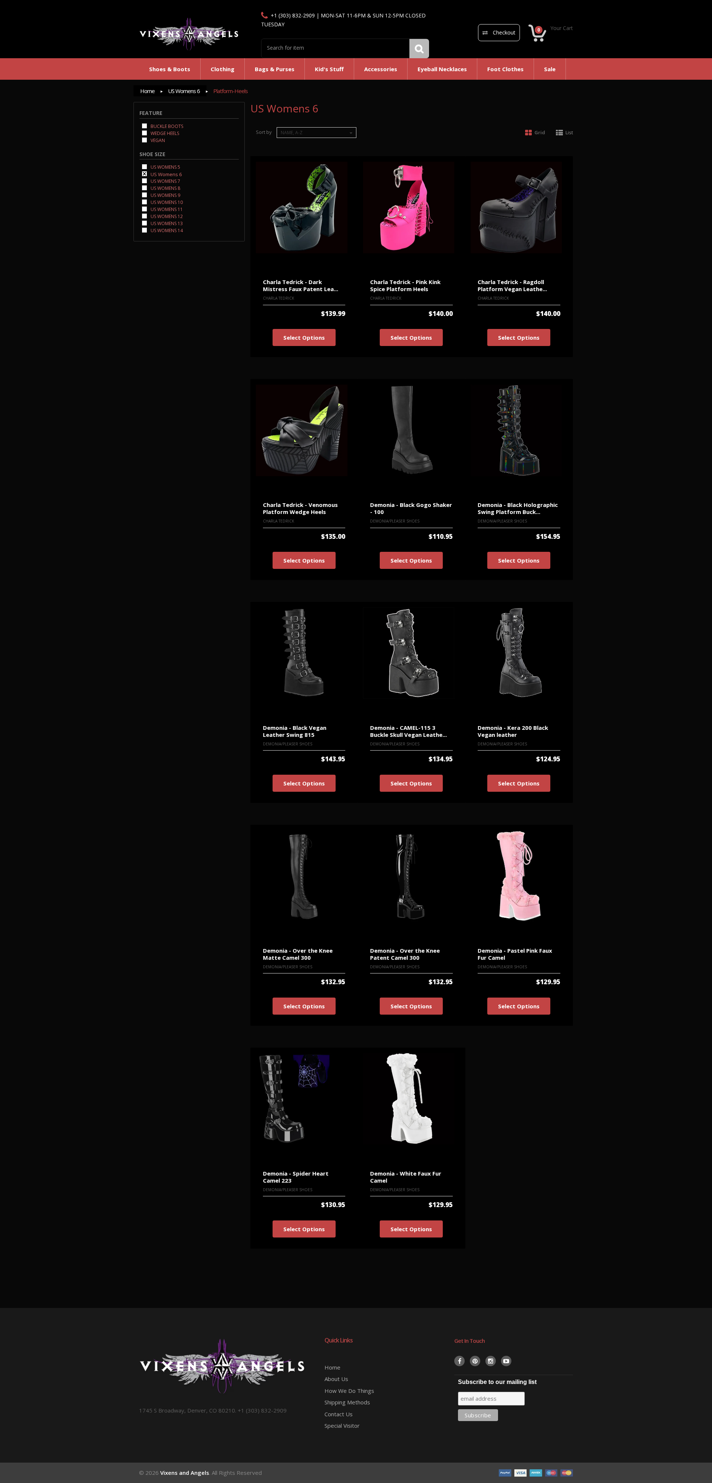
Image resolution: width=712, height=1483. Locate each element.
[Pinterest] (475, 1361)
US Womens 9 (164, 195)
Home (147, 91)
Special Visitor (342, 1425)
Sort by (264, 132)
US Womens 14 (166, 230)
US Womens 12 (166, 216)
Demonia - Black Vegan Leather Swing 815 (294, 731)
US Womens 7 (164, 181)
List (569, 132)
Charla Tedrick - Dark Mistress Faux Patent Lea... (300, 285)
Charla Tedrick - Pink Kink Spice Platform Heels (405, 285)
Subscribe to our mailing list (497, 1382)
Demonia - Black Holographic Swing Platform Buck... (518, 508)
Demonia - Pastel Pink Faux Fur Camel (515, 954)
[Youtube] (506, 1361)
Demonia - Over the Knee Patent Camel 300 (405, 954)
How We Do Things (349, 1390)
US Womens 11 (166, 209)
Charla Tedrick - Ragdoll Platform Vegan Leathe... (512, 285)
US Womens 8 (164, 188)
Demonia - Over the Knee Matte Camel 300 (298, 954)
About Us (336, 1379)
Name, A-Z (292, 132)
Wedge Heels (164, 133)
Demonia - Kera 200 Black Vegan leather (513, 731)
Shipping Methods (347, 1402)
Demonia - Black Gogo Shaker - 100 (411, 508)
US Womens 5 (164, 166)
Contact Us (338, 1414)
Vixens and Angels (184, 1472)
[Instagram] (490, 1361)
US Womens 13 (166, 223)
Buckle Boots (166, 126)
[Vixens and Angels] (189, 33)
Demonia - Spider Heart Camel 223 (296, 1177)
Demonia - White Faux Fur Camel (405, 1177)
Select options (304, 337)
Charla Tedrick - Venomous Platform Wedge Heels (300, 508)
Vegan (157, 140)
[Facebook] (459, 1361)
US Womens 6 (184, 91)
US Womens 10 (166, 202)
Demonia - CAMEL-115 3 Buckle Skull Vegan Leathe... (408, 731)
